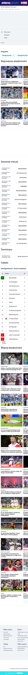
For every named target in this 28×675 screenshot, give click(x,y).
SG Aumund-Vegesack (15, 310)
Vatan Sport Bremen (14, 294)
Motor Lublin (20, 641)
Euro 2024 (5, 632)
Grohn (11, 302)
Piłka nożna (11, 9)
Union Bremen (13, 290)
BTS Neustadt (13, 327)
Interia (2, 9)
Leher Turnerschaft (14, 335)
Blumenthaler (13, 278)
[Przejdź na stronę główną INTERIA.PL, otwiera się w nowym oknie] (6, 3)
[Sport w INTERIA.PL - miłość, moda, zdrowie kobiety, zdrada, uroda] (15, 3)
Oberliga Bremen (6, 55)
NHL (4, 646)
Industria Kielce (21, 650)
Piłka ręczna (22, 644)
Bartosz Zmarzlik (21, 639)
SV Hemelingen (13, 282)
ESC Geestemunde (14, 322)
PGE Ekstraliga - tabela (22, 635)
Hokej (5, 644)
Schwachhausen (13, 339)
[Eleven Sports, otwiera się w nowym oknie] (24, 3)
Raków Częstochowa (7, 635)
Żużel (19, 629)
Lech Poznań (6, 637)
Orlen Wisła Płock (21, 648)
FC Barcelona (6, 639)
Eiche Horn (12, 298)
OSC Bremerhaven (14, 286)
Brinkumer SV (13, 306)
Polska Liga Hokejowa (7, 650)
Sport (6, 9)
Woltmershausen (13, 314)
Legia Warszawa (6, 634)
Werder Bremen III (14, 331)
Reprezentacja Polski (7, 648)
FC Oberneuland (13, 318)
